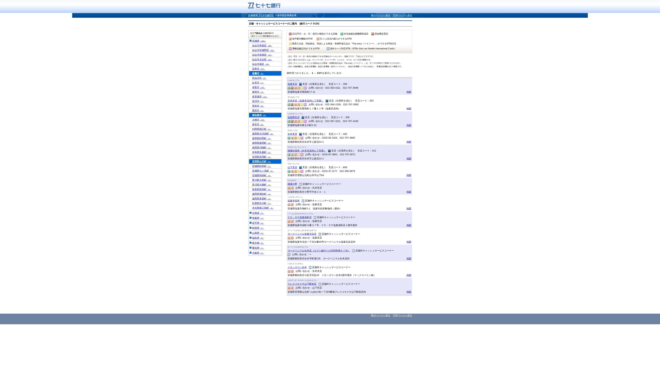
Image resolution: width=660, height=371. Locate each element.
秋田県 (258, 228)
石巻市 (258, 68)
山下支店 (292, 167)
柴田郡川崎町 (261, 147)
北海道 (258, 213)
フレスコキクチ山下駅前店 (302, 284)
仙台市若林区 (262, 54)
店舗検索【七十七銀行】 (261, 15)
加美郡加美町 (261, 189)
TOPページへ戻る (402, 15)
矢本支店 (292, 134)
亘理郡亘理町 (261, 156)
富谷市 (258, 124)
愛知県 (258, 247)
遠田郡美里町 (261, 198)
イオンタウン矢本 (297, 267)
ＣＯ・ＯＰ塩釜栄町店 (300, 217)
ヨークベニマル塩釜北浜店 (302, 234)
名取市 (258, 87)
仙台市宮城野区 (263, 50)
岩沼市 (258, 101)
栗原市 (258, 110)
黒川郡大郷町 (261, 184)
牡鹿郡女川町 (261, 203)
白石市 (258, 82)
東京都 (258, 242)
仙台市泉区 (261, 64)
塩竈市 (258, 73)
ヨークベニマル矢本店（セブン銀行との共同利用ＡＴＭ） (319, 250)
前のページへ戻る (380, 15)
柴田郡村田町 (261, 138)
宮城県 (259, 41)
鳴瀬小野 (292, 184)
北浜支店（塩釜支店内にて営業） (306, 100)
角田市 (258, 92)
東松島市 (259, 115)
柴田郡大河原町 (263, 133)
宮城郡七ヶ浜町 (263, 170)
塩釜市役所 (294, 200)
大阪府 (258, 252)
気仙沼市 (259, 78)
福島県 (258, 238)
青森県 (258, 218)
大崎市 (258, 119)
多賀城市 (260, 96)
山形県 (258, 233)
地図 (408, 92)
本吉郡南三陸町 (263, 207)
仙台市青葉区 (262, 45)
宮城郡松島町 (261, 166)
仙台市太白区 (262, 59)
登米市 (258, 105)
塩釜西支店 (294, 117)
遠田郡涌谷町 (261, 194)
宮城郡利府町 (261, 175)
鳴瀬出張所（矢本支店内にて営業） (307, 150)
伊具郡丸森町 (261, 152)
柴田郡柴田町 (261, 143)
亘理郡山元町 (261, 161)
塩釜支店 (292, 84)
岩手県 (258, 223)
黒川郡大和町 (261, 180)
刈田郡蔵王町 (261, 129)
